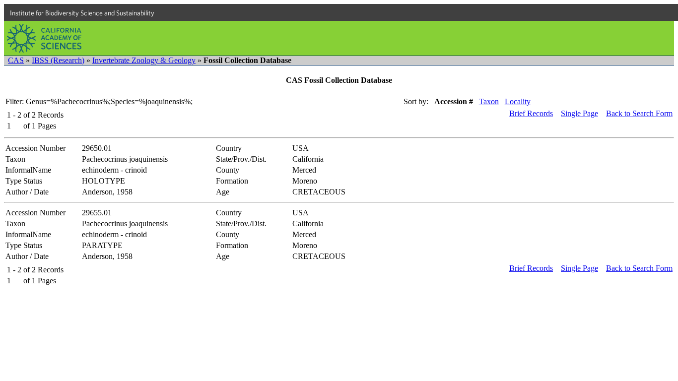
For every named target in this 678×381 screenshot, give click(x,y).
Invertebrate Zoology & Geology (144, 60)
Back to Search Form (639, 113)
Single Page (579, 113)
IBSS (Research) (58, 60)
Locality (518, 101)
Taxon (489, 101)
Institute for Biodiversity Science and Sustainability (82, 13)
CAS (16, 60)
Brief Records (531, 113)
